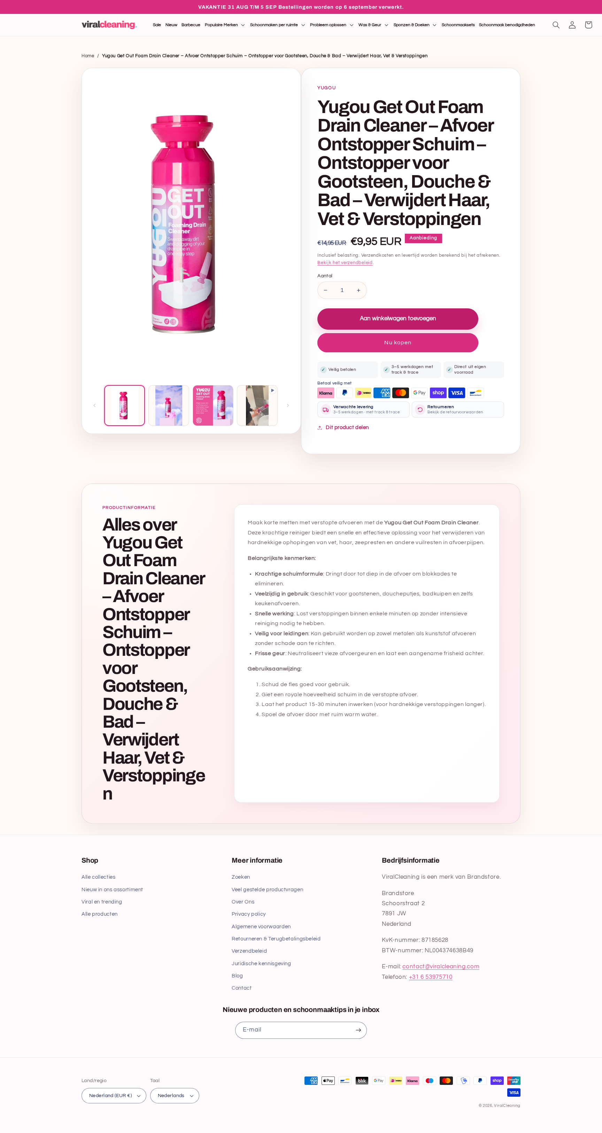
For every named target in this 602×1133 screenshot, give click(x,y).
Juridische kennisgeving (261, 963)
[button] (225, 24)
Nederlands (171, 1095)
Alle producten (100, 914)
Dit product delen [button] (347, 427)
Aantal (325, 275)
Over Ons (243, 902)
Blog (237, 975)
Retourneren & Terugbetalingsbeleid (276, 938)
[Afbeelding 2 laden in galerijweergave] (168, 405)
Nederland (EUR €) (110, 1095)
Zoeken (241, 877)
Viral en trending (102, 902)
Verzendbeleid (249, 951)
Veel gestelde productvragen (267, 889)
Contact (242, 988)
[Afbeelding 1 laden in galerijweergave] (124, 405)
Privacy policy (249, 914)
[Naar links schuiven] (94, 405)
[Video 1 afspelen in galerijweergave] (257, 405)
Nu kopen (397, 342)
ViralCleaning (507, 1106)
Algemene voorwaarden (261, 926)
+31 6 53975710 (431, 977)
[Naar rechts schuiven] (287, 405)
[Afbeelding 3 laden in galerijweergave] (213, 405)
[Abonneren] (358, 1030)
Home (88, 56)
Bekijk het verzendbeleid (345, 263)
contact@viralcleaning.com (440, 966)
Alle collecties (98, 877)
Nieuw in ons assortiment (112, 889)
